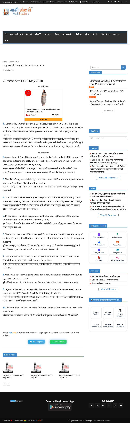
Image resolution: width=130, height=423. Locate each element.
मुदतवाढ (91, 87)
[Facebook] (108, 1)
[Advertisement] (80, 11)
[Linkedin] (115, 1)
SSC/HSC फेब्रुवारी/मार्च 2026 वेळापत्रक (106, 276)
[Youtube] (121, 405)
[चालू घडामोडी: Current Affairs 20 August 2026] (65, 366)
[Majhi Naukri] (18, 12)
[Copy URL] (81, 71)
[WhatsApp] (125, 1)
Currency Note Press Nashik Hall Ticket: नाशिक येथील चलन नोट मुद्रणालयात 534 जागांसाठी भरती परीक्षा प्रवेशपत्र (107, 169)
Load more (107, 110)
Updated (92, 97)
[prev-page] (4, 384)
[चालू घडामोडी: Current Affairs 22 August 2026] (9, 366)
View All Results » (108, 215)
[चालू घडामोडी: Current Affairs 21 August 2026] (37, 366)
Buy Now (43, 119)
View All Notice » (108, 289)
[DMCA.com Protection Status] (16, 401)
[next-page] (8, 384)
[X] (122, 1)
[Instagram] (111, 1)
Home (5, 62)
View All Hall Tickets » (108, 178)
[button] (124, 23)
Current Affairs (14, 62)
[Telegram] (118, 1)
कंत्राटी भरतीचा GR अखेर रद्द (101, 283)
